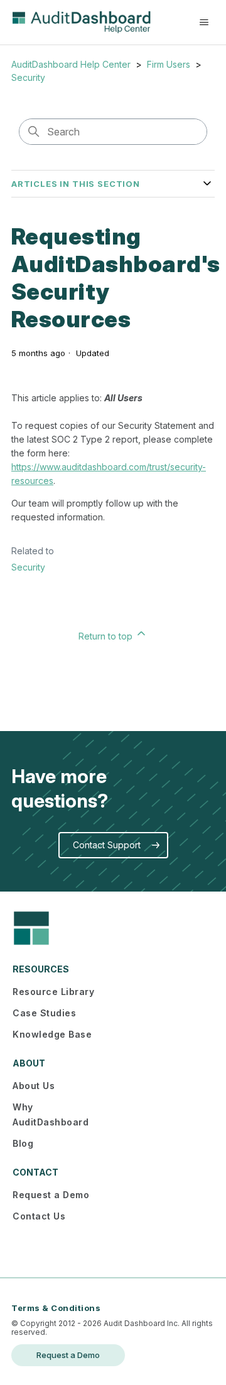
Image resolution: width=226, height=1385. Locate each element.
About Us (34, 1085)
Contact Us (39, 1216)
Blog (23, 1143)
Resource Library (53, 991)
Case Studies (44, 1013)
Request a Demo (51, 1194)
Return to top (106, 636)
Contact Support (107, 845)
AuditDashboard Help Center (71, 64)
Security (28, 77)
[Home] (82, 22)
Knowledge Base (52, 1034)
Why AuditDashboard (51, 1114)
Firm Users (168, 64)
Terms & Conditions (55, 1308)
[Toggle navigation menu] (203, 23)
